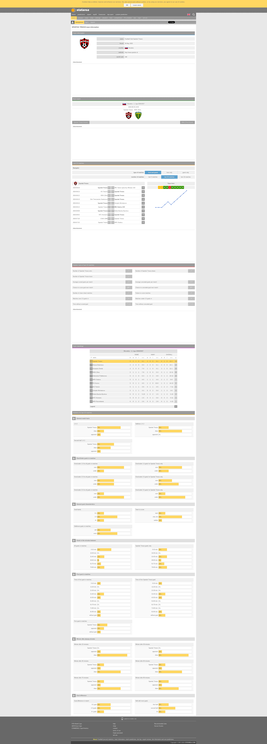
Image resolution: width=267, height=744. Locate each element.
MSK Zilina (104, 195)
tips (135, 18)
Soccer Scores (158, 726)
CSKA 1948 (103, 218)
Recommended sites (160, 723)
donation (105, 18)
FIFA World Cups (77, 723)
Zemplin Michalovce (121, 203)
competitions (118, 18)
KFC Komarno (103, 215)
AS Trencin (104, 191)
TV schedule (128, 18)
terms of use (117, 730)
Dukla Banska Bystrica (121, 211)
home (74, 14)
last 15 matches (186, 177)
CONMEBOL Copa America (80, 728)
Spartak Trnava (102, 188)
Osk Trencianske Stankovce (98, 199)
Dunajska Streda (98, 368)
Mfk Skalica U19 (120, 207)
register (93, 22)
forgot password (118, 733)
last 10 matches (169, 177)
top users (110, 14)
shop (91, 18)
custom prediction (121, 14)
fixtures (81, 122)
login (139, 18)
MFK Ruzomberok (98, 401)
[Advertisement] (133, 79)
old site (145, 18)
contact (115, 728)
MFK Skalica (118, 222)
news (86, 18)
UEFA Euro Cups (77, 726)
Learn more (137, 5)
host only (169, 172)
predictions (81, 14)
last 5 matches (153, 177)
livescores (102, 14)
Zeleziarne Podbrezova (100, 376)
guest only (186, 172)
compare (80, 18)
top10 (95, 14)
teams (74, 18)
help (111, 18)
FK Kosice (96, 383)
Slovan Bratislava (98, 365)
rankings (97, 18)
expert (89, 14)
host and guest (153, 172)
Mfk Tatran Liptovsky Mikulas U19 (125, 188)
